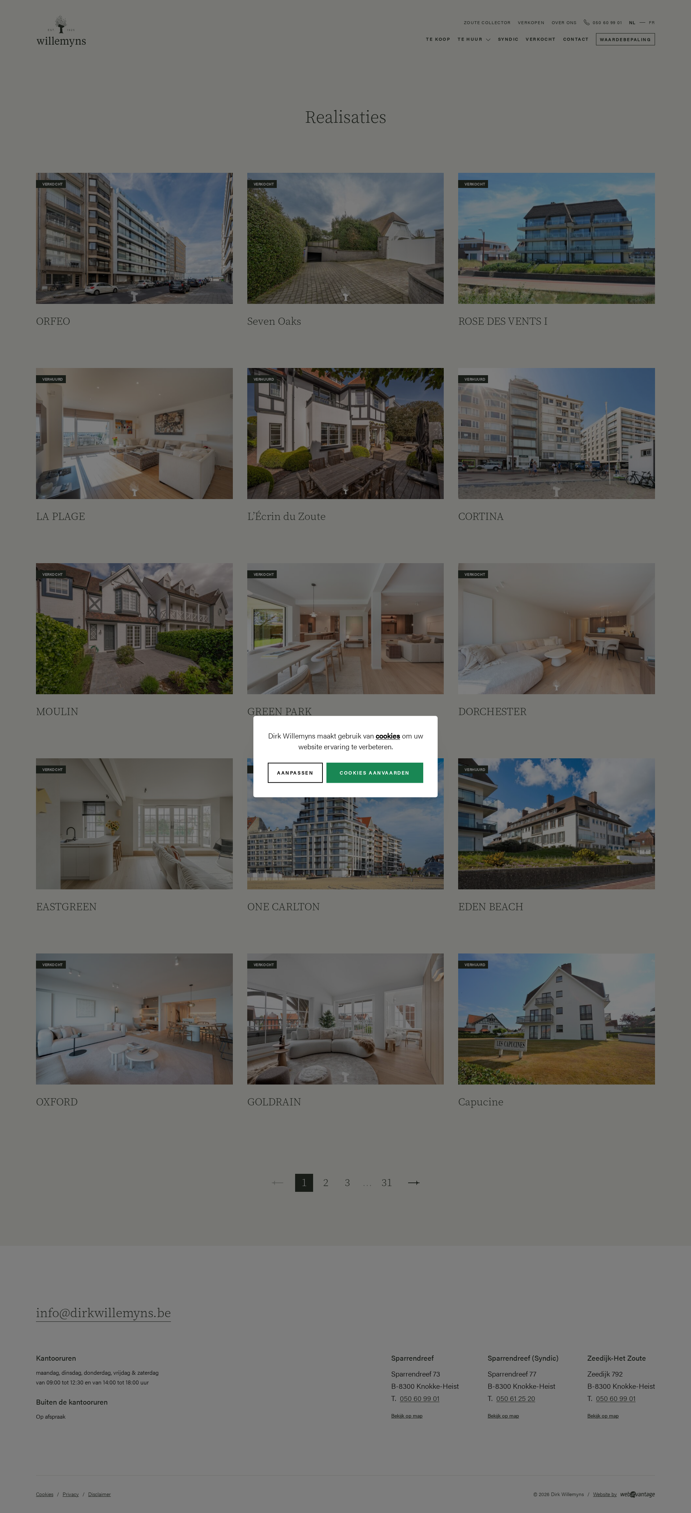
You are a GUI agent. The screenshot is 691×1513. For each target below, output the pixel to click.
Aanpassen (295, 772)
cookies (388, 735)
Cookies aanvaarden (375, 772)
